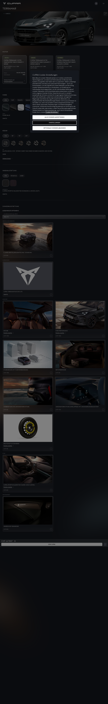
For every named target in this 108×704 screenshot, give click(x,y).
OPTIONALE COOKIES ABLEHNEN (54, 128)
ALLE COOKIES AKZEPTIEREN (54, 117)
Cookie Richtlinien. (52, 112)
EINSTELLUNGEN (54, 122)
